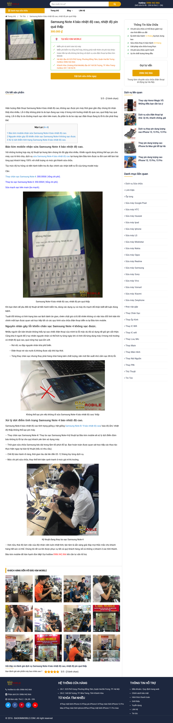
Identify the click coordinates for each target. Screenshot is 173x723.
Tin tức (135, 713)
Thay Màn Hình (132, 352)
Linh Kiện (129, 190)
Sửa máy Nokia (132, 248)
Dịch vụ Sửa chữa (134, 183)
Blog (69, 10)
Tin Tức (129, 378)
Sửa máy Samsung (134, 268)
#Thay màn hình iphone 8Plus (76, 708)
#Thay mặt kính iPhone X (70, 704)
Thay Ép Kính (131, 319)
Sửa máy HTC (132, 209)
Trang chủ (55, 10)
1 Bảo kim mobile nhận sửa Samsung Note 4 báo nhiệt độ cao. (37, 133)
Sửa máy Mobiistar (134, 242)
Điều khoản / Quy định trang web (145, 689)
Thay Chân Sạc (132, 313)
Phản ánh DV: (19, 694)
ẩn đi (46, 127)
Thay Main (130, 345)
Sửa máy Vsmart (133, 287)
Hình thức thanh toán (141, 697)
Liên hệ (82, 10)
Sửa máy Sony (132, 274)
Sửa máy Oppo (132, 255)
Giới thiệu (136, 701)
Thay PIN (129, 365)
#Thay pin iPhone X (89, 704)
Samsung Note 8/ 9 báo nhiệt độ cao (83, 426)
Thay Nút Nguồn (133, 358)
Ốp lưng (129, 196)
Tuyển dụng (137, 705)
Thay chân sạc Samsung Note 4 (20, 176)
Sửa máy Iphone (133, 229)
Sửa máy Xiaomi (133, 293)
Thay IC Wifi (131, 326)
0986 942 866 (69, 62)
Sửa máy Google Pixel (136, 203)
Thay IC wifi (131, 332)
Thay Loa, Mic (132, 339)
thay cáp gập (131, 306)
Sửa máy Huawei (133, 216)
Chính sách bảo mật (140, 693)
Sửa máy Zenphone (134, 300)
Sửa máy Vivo (132, 281)
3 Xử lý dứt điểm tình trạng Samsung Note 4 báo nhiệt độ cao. (36, 140)
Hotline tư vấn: (20, 689)
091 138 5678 (69, 68)
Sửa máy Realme (133, 261)
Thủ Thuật (130, 371)
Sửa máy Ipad (132, 222)
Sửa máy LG (131, 235)
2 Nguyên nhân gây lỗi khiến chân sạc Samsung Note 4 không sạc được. (41, 136)
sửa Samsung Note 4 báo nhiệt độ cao (51, 156)
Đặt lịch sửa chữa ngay (85, 76)
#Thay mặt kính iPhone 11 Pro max (104, 708)
